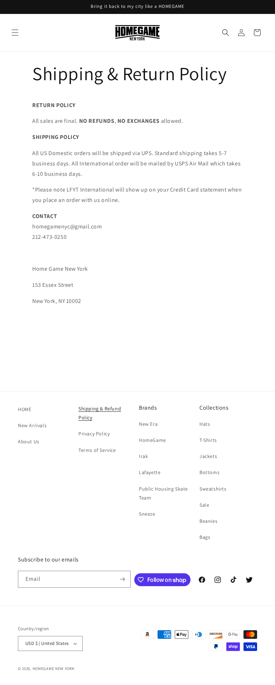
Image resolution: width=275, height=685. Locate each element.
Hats (204, 424)
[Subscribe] (122, 579)
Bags (204, 537)
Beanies (208, 521)
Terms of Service (97, 450)
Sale (204, 505)
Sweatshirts (213, 489)
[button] (15, 32)
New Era (148, 424)
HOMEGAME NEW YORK (53, 668)
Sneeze (147, 514)
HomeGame (152, 440)
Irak (143, 456)
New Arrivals (32, 425)
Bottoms (209, 472)
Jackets (208, 456)
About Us (28, 441)
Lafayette (149, 472)
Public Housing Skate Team (163, 493)
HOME (24, 409)
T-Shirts (208, 440)
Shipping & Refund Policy (99, 413)
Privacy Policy (94, 433)
